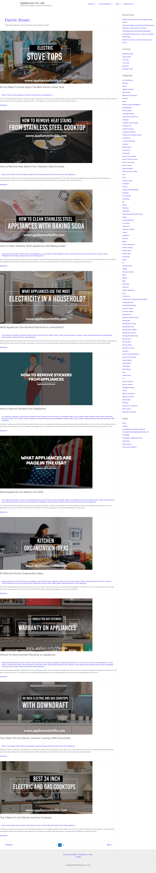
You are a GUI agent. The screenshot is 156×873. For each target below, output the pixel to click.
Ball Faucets (126, 92)
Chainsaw (125, 120)
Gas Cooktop (30, 746)
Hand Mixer (126, 211)
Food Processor (43, 335)
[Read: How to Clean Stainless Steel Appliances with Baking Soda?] (46, 216)
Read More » (4, 105)
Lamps (4, 502)
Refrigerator (5, 256)
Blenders (16, 335)
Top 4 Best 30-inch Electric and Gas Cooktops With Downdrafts (35, 738)
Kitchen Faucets (70, 254)
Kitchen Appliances (105, 4)
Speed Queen (126, 363)
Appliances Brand (7, 662)
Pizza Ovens (126, 296)
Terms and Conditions (129, 447)
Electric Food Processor (130, 159)
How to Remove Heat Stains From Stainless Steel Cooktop (32, 166)
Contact (124, 426)
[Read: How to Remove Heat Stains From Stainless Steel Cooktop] (46, 136)
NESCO (50, 664)
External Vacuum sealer (129, 171)
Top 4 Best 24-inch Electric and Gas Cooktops (25, 817)
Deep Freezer (126, 147)
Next (109, 845)
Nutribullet (125, 284)
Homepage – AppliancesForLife (132, 438)
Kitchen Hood (99, 416)
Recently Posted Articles (33, 95)
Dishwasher (15, 254)
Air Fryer (125, 83)
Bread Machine (127, 107)
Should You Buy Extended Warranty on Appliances (27, 654)
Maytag (124, 269)
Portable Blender (127, 302)
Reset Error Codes (128, 348)
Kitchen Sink (80, 254)
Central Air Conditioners (130, 117)
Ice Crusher (80, 662)
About (124, 423)
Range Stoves (32, 174)
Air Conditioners (7, 335)
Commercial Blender (129, 132)
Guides (51, 335)
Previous (9, 845)
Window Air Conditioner (130, 406)
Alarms (124, 86)
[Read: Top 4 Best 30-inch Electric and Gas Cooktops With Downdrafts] (46, 708)
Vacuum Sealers (7, 337)
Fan (49, 416)
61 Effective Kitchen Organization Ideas (21, 573)
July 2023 (125, 60)
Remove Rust (126, 342)
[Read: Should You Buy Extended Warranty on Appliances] (46, 625)
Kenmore (125, 238)
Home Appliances (35, 254)
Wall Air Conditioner (128, 393)
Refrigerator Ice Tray (129, 333)
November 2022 (127, 69)
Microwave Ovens (90, 254)
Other (117, 4)
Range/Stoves (128, 4)
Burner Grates (126, 110)
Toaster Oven (126, 375)
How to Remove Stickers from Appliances (23, 408)
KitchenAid (29, 664)
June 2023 (125, 63)
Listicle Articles (127, 266)
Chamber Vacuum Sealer (130, 123)
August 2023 (126, 57)
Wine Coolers (126, 409)
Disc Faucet (126, 150)
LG (34, 664)
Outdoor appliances (128, 290)
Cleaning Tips (6, 254)
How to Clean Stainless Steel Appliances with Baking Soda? (33, 246)
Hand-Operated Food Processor (132, 214)
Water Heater (56, 583)
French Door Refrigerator (130, 190)
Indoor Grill (126, 226)
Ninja (55, 664)
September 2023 (127, 54)
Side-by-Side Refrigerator (130, 354)
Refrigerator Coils (128, 327)
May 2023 (125, 66)
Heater (56, 335)
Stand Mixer (126, 366)
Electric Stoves (6, 95)
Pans (15, 418)
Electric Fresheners (128, 162)
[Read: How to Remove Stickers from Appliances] (46, 378)
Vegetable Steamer (128, 387)
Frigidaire (63, 662)
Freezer (124, 187)
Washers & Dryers (26, 256)
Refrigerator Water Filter (130, 336)
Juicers (44, 254)
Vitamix (124, 390)
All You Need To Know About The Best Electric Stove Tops (32, 87)
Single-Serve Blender (129, 357)
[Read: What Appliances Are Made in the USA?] (46, 462)
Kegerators (125, 235)
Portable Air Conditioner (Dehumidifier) (135, 299)
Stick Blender (126, 369)
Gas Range (64, 416)
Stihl (123, 372)
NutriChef (61, 664)
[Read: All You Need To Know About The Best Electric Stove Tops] (46, 57)
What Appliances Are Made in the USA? (21, 492)
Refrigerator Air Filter (129, 323)
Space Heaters (127, 360)
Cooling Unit (23, 500)
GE (75, 662)
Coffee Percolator (128, 129)
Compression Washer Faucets (132, 135)
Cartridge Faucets (128, 114)
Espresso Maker (127, 168)
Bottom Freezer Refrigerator (131, 104)
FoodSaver (56, 662)
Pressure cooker (102, 254)
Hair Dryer (125, 208)
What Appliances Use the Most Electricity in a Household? (32, 327)
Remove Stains (59, 174)
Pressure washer (127, 311)
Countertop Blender (128, 141)
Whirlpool (125, 403)
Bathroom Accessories (129, 95)
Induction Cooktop (22, 174)
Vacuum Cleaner (127, 381)
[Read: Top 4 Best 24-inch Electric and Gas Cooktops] (46, 787)
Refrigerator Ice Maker (129, 330)
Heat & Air (91, 4)
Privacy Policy (126, 444)
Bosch (22, 662)
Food (124, 177)
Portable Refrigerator (129, 305)
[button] (95, 4)
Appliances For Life (32, 3)
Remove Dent (126, 339)
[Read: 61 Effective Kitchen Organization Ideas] (46, 543)
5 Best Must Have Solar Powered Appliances (136, 31)
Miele (124, 275)
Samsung (5, 666)
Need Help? (126, 441)
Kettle (49, 254)
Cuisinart (28, 662)
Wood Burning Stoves (104, 418)
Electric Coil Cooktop (8, 174)
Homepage (125, 435)
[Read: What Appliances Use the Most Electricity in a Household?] (46, 297)
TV (123, 378)
